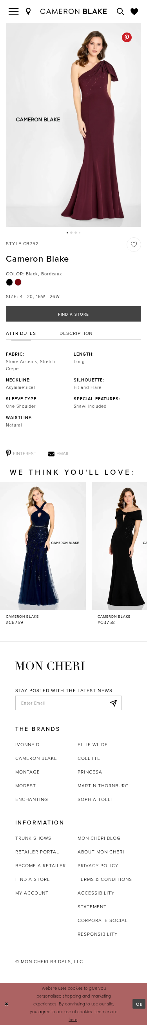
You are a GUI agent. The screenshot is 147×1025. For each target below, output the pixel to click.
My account (32, 892)
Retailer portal (37, 851)
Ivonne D (27, 744)
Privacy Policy (98, 865)
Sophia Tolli (95, 799)
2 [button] (71, 232)
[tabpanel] (73, 125)
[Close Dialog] (7, 1004)
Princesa (90, 771)
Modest (25, 785)
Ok (139, 1004)
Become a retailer (40, 865)
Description (76, 333)
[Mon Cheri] (50, 665)
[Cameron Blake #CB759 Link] (43, 553)
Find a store (32, 879)
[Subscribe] (113, 703)
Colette (89, 758)
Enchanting (31, 799)
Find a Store (73, 314)
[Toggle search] (121, 11)
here (73, 1019)
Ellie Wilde (93, 744)
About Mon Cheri (101, 851)
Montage (27, 771)
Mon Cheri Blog (99, 838)
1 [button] (67, 232)
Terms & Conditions (105, 879)
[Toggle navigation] (14, 11)
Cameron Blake (36, 758)
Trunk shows (33, 838)
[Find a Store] (29, 11)
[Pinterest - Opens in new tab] (127, 37)
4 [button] (79, 232)
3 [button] (75, 232)
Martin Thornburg (103, 785)
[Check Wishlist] (134, 11)
